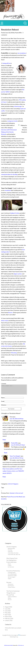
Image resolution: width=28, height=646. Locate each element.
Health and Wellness (12, 596)
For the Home (11, 567)
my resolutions (22, 53)
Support (9, 578)
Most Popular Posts (11, 558)
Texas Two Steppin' (15, 456)
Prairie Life (10, 551)
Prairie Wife (14, 443)
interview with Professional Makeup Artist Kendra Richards (9, 132)
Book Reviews (11, 585)
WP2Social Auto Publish (8, 645)
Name (3, 397)
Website (3, 405)
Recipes (9, 598)
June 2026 (8, 611)
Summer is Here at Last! (16, 493)
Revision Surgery (11, 577)
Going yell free (6, 63)
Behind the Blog (11, 548)
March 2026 (8, 616)
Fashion (9, 565)
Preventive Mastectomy (13, 571)
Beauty (9, 564)
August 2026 (8, 607)
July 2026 (7, 609)
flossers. (10, 312)
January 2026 (8, 620)
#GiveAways (10, 584)
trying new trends (12, 121)
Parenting (10, 550)
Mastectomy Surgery (12, 575)
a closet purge (17, 106)
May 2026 (8, 612)
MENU (1, 24)
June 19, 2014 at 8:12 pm (18, 445)
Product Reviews (11, 587)
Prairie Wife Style (11, 562)
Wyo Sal (9, 599)
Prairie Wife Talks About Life (14, 554)
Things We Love (10, 593)
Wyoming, (14, 352)
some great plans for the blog (9, 174)
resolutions (8, 190)
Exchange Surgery (12, 572)
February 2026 (9, 618)
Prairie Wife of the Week (13, 553)
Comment (3, 383)
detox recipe (4, 320)
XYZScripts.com (21, 645)
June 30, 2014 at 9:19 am (16, 458)
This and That (10, 595)
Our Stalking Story (11, 560)
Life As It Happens (13, 484)
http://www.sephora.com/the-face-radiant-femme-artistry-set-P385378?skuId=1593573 (13, 471)
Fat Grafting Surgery (12, 574)
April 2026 (8, 614)
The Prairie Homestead (12, 591)
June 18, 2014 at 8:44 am (16, 418)
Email (2, 401)
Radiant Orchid (14, 213)
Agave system (18, 274)
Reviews (8, 582)
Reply (4, 439)
